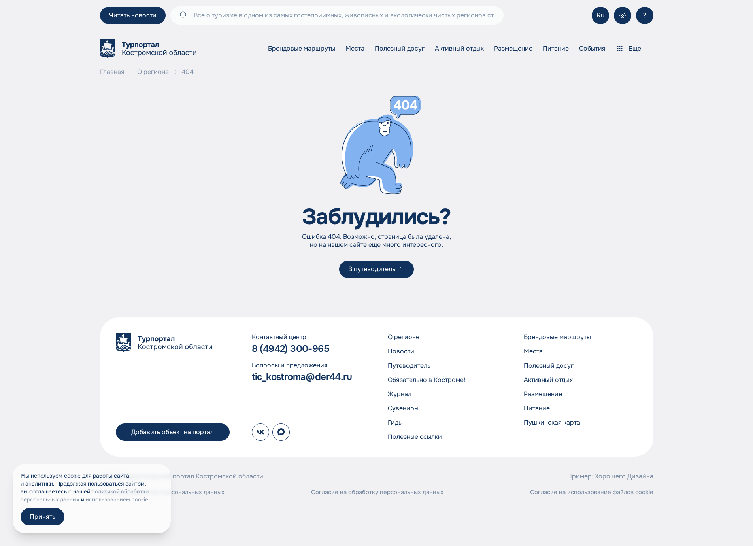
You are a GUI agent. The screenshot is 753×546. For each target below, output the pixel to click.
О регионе (153, 72)
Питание (556, 48)
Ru (600, 15)
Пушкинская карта (552, 422)
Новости (401, 351)
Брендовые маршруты (301, 48)
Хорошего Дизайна (624, 476)
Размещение (513, 48)
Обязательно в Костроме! (426, 380)
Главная (112, 72)
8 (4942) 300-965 (290, 349)
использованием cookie (117, 499)
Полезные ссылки (415, 437)
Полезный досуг (400, 48)
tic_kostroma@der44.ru (302, 377)
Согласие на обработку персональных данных (377, 492)
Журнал (399, 394)
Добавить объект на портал (172, 432)
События (592, 48)
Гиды (395, 422)
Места (354, 48)
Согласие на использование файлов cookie (591, 492)
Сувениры (403, 408)
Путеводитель (409, 365)
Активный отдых (459, 48)
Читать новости (133, 15)
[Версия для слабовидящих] (622, 15)
